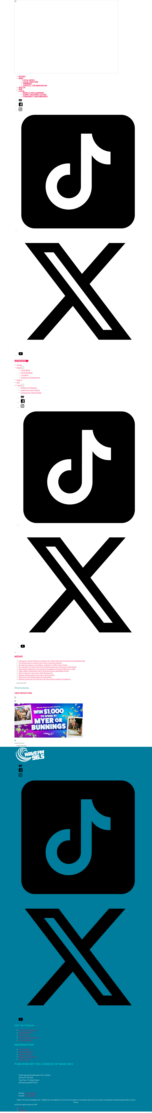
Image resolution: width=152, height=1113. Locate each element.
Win (20, 89)
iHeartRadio (23, 1110)
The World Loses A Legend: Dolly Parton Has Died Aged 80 (40, 663)
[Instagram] (20, 111)
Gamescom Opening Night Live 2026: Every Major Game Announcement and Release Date (52, 661)
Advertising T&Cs (25, 1054)
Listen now (20, 361)
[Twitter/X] (78, 350)
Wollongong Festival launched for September (35, 677)
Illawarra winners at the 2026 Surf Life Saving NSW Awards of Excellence (45, 679)
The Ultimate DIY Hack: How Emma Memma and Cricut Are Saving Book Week (47, 667)
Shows (22, 76)
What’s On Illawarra (33, 93)
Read (21, 78)
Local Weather (30, 82)
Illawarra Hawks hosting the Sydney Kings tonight (36, 675)
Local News (29, 80)
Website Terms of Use (28, 1057)
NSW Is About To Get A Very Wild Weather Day (36, 673)
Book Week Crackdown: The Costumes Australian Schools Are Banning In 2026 (47, 669)
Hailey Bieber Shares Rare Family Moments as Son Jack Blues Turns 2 (44, 671)
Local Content (24, 1059)
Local (22, 91)
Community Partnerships (35, 97)
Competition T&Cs (26, 1052)
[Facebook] (21, 106)
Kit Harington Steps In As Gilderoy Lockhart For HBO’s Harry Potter (43, 665)
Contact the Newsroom (35, 86)
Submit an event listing (35, 95)
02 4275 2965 (30, 1093)
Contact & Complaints (28, 1030)
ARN (20, 1108)
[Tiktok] (78, 231)
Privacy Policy (24, 1049)
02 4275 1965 (30, 1096)
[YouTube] (21, 355)
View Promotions (23, 693)
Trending (27, 84)
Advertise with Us (26, 1033)
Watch (22, 87)
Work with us (24, 1035)
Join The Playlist (25, 1040)
